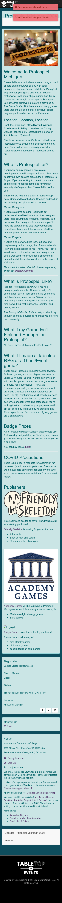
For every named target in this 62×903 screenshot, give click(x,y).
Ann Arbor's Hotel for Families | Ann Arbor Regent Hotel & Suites (29, 799)
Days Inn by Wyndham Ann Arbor (26, 818)
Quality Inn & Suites (19, 821)
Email (9, 726)
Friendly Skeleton (13, 529)
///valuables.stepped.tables (17, 788)
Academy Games (13, 606)
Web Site (11, 762)
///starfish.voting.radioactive (40, 792)
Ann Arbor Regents (19, 815)
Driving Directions (15, 758)
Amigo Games (11, 632)
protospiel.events (24, 270)
